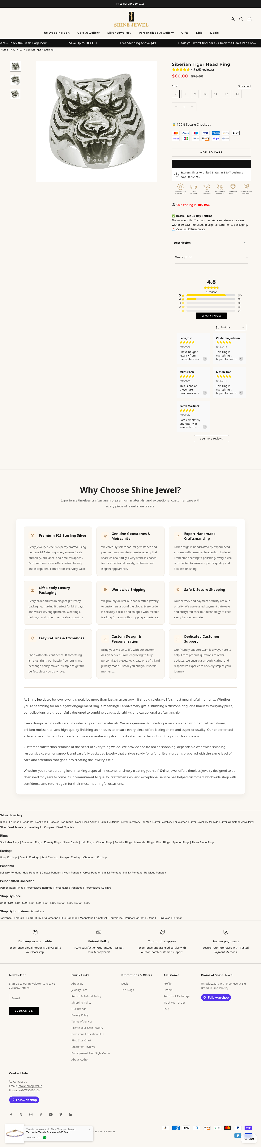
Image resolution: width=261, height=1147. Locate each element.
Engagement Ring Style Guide (90, 1053)
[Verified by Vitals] (44, 1137)
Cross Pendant (92, 872)
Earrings (14, 821)
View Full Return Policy (190, 229)
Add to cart (211, 152)
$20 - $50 (35, 902)
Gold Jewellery (88, 32)
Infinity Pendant (132, 872)
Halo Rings (87, 842)
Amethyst (101, 917)
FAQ (166, 1009)
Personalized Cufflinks (98, 887)
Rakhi (103, 821)
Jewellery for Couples (41, 827)
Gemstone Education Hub (87, 1034)
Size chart (244, 86)
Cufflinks (114, 821)
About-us (77, 983)
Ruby (38, 917)
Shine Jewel (36, 699)
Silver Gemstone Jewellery (236, 821)
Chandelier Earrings (95, 857)
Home (4, 49)
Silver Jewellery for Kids (204, 821)
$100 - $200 (65, 902)
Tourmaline (116, 917)
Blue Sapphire (69, 917)
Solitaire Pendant (10, 872)
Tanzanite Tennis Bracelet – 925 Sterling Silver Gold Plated (50, 1132)
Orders (168, 990)
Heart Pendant (72, 872)
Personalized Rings (11, 887)
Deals (214, 32)
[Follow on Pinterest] (41, 1114)
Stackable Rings (9, 842)
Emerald (19, 917)
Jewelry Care (79, 990)
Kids (199, 32)
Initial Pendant (112, 872)
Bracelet (54, 821)
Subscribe (24, 1010)
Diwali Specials (65, 827)
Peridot (129, 917)
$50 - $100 (16, 49)
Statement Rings (32, 842)
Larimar (177, 917)
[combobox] (230, 327)
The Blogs (127, 990)
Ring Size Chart (81, 1040)
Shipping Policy (81, 1002)
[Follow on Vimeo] (61, 1114)
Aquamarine (51, 917)
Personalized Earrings (39, 887)
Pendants (27, 821)
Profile (168, 983)
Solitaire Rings (123, 842)
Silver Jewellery (119, 32)
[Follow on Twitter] (21, 1114)
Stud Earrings (49, 857)
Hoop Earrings (8, 857)
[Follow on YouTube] (51, 1114)
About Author (80, 1059)
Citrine (150, 917)
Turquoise (164, 917)
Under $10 (6, 902)
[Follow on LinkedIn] (71, 1114)
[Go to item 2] (15, 80)
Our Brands (78, 1009)
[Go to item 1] (15, 66)
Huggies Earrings (70, 857)
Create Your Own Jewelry (87, 1028)
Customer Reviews (83, 1046)
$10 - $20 (21, 902)
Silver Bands (70, 842)
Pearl (29, 917)
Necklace (40, 821)
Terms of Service (81, 1021)
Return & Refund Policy (86, 996)
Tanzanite (6, 917)
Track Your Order (174, 1002)
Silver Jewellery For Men (136, 821)
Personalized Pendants (68, 887)
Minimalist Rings (144, 842)
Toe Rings (67, 821)
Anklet (93, 821)
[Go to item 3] (15, 94)
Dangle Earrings (29, 857)
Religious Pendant (155, 872)
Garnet (140, 917)
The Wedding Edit (56, 32)
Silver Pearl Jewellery (13, 827)
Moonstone (86, 917)
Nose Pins (81, 821)
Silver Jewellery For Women (170, 821)
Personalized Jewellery (156, 32)
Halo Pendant (31, 872)
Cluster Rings (104, 842)
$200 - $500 (82, 902)
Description (182, 242)
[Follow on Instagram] (31, 1114)
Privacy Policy (79, 1015)
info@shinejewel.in (30, 1086)
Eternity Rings (52, 842)
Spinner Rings (180, 842)
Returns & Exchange (177, 996)
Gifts (184, 32)
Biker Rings (163, 842)
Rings (3, 821)
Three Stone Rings (203, 842)
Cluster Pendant (51, 872)
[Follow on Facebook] (11, 1114)
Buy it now (211, 163)
